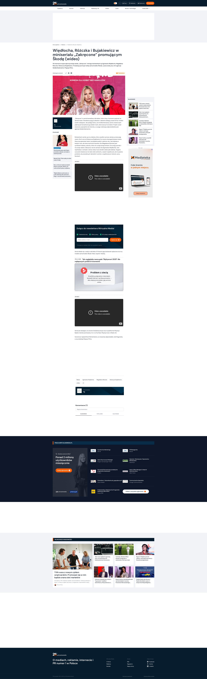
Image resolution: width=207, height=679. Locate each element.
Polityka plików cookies (149, 676)
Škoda (78, 379)
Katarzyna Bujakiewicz (116, 379)
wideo (78, 383)
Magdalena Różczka (102, 379)
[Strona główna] (59, 3)
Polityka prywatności (127, 676)
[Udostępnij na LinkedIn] (71, 73)
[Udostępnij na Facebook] (69, 73)
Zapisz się (114, 240)
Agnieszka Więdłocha (88, 379)
